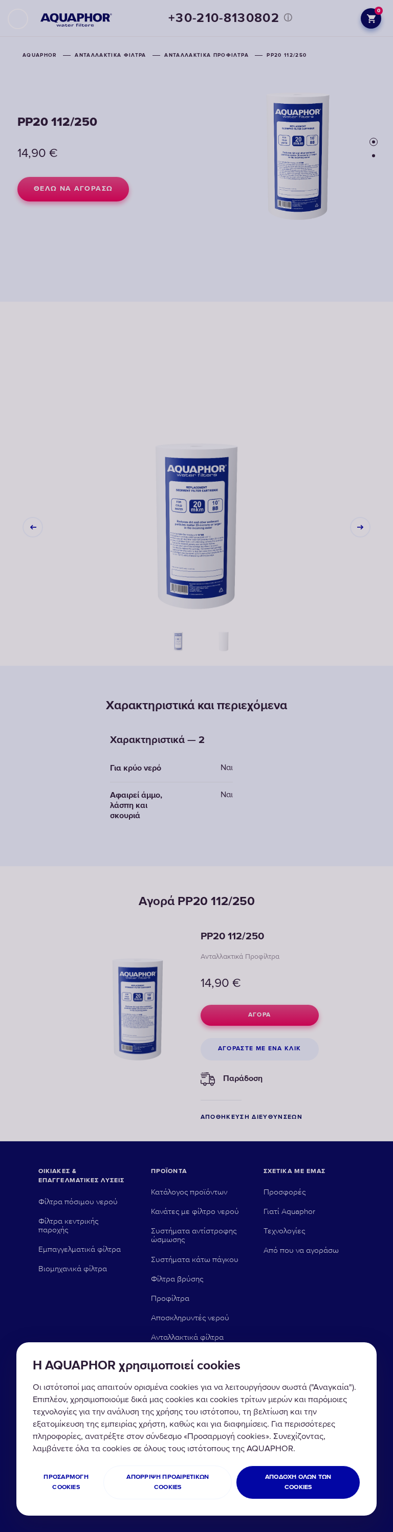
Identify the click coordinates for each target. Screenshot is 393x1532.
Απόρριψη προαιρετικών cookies (167, 1482)
